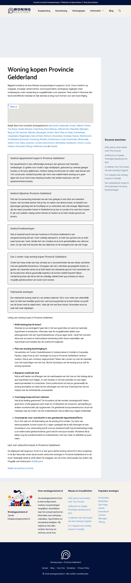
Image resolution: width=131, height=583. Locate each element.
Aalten (11, 143)
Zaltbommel (63, 129)
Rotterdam (103, 501)
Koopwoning (44, 11)
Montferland (13, 139)
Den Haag (102, 505)
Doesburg (34, 139)
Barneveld (53, 126)
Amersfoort (103, 512)
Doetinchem (53, 139)
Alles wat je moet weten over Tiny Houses (116, 149)
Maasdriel (74, 129)
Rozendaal (57, 136)
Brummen (24, 139)
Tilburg (101, 522)
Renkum (48, 136)
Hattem (11, 146)
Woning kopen (56, 562)
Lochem (38, 143)
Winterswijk (83, 139)
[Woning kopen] (19, 11)
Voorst (80, 143)
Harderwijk (63, 126)
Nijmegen (83, 129)
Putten (87, 126)
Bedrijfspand (37, 461)
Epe (45, 146)
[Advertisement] (65, 36)
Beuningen (41, 132)
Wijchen (31, 132)
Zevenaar (67, 136)
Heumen (23, 132)
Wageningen (24, 136)
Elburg (29, 146)
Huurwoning (61, 11)
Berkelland (61, 143)
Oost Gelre (20, 143)
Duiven (75, 136)
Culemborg (38, 129)
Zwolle (101, 508)
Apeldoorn (71, 143)
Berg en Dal (13, 132)
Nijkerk (80, 126)
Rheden (43, 139)
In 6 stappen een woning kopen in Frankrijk (116, 176)
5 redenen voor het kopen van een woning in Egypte (117, 168)
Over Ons (61, 568)
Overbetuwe (79, 132)
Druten (50, 132)
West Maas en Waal (63, 132)
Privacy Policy (83, 568)
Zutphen (30, 143)
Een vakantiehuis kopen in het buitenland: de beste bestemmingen (117, 186)
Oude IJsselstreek (68, 139)
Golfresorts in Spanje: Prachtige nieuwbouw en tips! (116, 159)
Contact (45, 568)
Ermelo (72, 126)
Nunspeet (20, 146)
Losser (87, 143)
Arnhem (39, 136)
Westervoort (85, 136)
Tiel (9, 129)
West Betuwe (50, 129)
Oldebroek (38, 146)
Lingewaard (13, 136)
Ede (33, 136)
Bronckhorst (49, 143)
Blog (111, 11)
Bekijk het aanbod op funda (20, 468)
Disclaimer (71, 568)
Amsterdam (103, 498)
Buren (15, 129)
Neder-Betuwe (25, 129)
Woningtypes (78, 11)
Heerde (53, 146)
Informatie (95, 11)
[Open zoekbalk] (119, 11)
